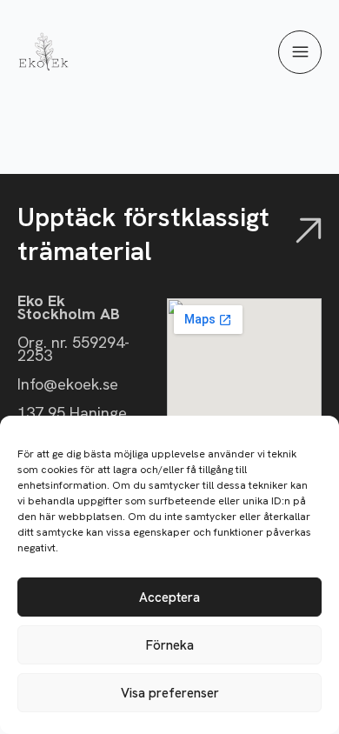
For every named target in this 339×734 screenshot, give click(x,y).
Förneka (170, 645)
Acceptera (169, 597)
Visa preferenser (170, 693)
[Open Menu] (300, 52)
